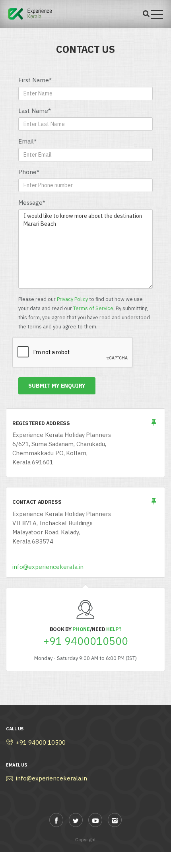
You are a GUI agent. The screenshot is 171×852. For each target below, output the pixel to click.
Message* (31, 202)
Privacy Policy (72, 299)
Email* (27, 141)
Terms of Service (93, 308)
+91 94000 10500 (41, 742)
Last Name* (34, 111)
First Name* (35, 80)
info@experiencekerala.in (48, 567)
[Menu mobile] (157, 16)
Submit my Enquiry (57, 385)
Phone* (28, 172)
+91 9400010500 (85, 641)
